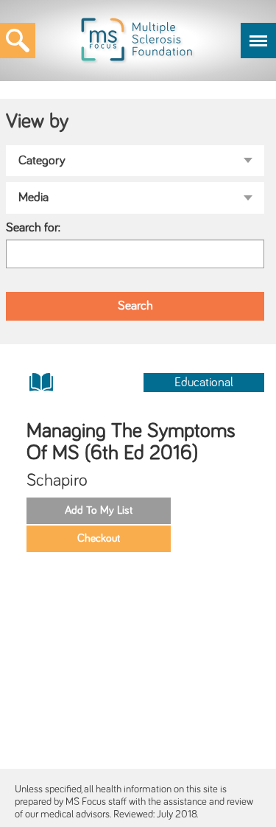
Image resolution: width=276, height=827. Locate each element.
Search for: (33, 227)
